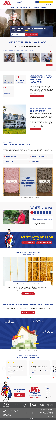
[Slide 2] (38, 212)
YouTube (26, 413)
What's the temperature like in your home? (18, 51)
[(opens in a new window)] (22, 405)
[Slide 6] (50, 212)
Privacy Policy (4, 411)
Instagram (32, 413)
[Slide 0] (31, 212)
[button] (12, 7)
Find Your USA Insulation (44, 242)
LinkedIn (29, 413)
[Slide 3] (41, 212)
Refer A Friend (48, 391)
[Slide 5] (47, 212)
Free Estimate (49, 396)
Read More (15, 371)
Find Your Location (31, 34)
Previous (4, 368)
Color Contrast (33, 418)
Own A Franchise (48, 395)
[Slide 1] (34, 212)
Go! (37, 1)
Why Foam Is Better (28, 293)
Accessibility (10, 410)
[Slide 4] (44, 212)
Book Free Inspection (46, 1)
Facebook (24, 413)
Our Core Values (35, 129)
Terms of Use (16, 411)
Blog (47, 397)
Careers (48, 392)
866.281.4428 (49, 4)
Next (49, 65)
